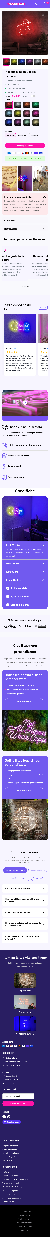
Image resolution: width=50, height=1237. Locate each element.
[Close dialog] (48, 605)
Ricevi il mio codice (37, 625)
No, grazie (37, 629)
